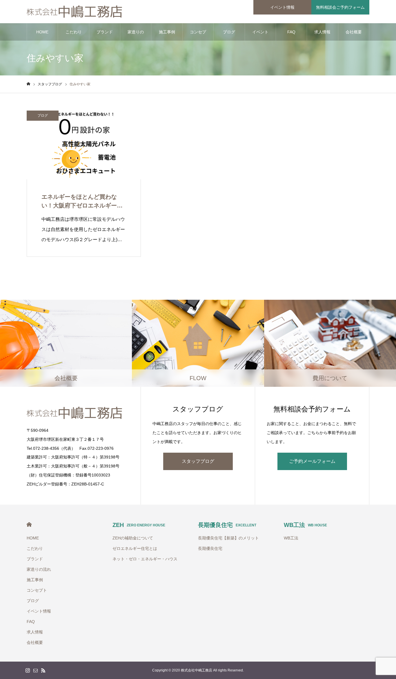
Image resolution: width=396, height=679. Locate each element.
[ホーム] (28, 84)
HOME (42, 32)
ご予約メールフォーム (312, 461)
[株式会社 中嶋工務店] (75, 11)
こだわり (74, 32)
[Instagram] (27, 670)
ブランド (105, 32)
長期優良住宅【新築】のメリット (228, 538)
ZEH (138, 525)
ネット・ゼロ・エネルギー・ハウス (144, 559)
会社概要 (354, 32)
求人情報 (322, 32)
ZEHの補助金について (132, 538)
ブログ (229, 32)
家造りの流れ (136, 35)
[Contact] (35, 670)
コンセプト (198, 35)
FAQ (291, 32)
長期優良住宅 (227, 525)
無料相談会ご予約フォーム (340, 7)
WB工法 (305, 525)
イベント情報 (282, 7)
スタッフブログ (198, 461)
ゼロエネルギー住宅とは (134, 548)
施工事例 (167, 32)
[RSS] (43, 670)
